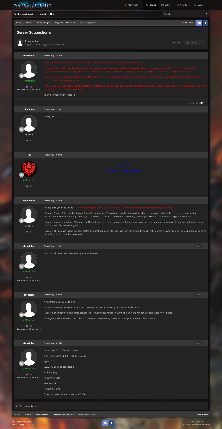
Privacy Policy (18, 424)
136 (30, 87)
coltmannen (193, 103)
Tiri (29, 155)
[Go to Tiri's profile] (29, 169)
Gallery (167, 5)
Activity (183, 5)
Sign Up (43, 14)
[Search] (207, 14)
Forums (152, 5)
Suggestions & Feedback (53, 44)
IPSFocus (28, 422)
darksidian (33, 41)
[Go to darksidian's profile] (20, 42)
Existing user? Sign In (24, 14)
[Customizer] (52, 14)
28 (29, 140)
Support (201, 5)
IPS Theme (16, 422)
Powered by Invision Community (196, 424)
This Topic (195, 14)
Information (132, 5)
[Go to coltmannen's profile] (29, 123)
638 (30, 186)
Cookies (30, 424)
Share (177, 43)
